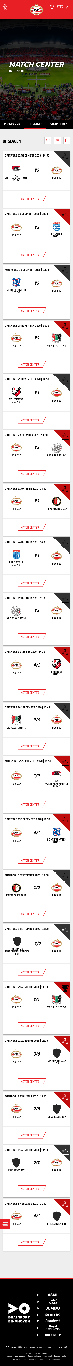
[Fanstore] (52, 6)
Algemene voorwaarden (16, 1356)
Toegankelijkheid (34, 1356)
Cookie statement (36, 1359)
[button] (5, 1224)
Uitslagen (35, 124)
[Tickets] (59, 6)
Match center (30, 199)
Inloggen (67, 6)
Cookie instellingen (53, 1359)
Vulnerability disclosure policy (55, 1356)
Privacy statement (19, 1359)
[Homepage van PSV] (36, 9)
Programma (12, 124)
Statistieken (58, 124)
